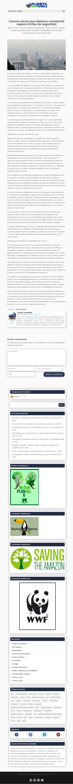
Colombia (18, 700)
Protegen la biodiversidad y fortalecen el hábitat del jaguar (34, 418)
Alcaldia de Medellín (21, 694)
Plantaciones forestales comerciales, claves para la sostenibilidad (36, 439)
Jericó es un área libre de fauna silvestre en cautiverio (32, 451)
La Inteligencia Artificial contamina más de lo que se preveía (34, 454)
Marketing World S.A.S (34, 314)
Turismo (13, 721)
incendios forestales (46, 707)
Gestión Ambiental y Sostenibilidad (38, 30)
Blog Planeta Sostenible (21, 654)
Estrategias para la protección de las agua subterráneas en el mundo (38, 433)
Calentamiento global (38, 697)
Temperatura (56, 717)
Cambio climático (55, 697)
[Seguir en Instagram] (38, 780)
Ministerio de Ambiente (17, 714)
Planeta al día (35, 33)
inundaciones (57, 707)
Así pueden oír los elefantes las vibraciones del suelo (31, 424)
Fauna (37, 707)
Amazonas (49, 694)
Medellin (19, 710)
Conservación (26, 700)
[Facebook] (11, 323)
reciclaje (19, 717)
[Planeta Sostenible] (12, 318)
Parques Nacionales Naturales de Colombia (50, 714)
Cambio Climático (51, 28)
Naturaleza (28, 714)
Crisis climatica (53, 700)
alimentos (41, 694)
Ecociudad (23, 704)
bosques (22, 697)
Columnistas (16, 660)
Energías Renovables (18, 30)
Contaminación (36, 700)
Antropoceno (17, 647)
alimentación (32, 694)
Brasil (28, 697)
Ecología (62, 28)
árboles (24, 721)
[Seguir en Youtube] (42, 780)
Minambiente (47, 710)
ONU (35, 714)
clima (12, 700)
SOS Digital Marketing (36, 774)
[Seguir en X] (34, 780)
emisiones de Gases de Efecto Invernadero (22, 707)
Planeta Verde (46, 33)
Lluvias (13, 710)
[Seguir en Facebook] (30, 780)
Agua (12, 694)
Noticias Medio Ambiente (21, 674)
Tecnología (47, 717)
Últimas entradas (21, 309)
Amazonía (56, 694)
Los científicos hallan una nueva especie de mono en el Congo (35, 427)
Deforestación (15, 704)
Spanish (16, 396)
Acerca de (11, 309)
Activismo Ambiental (26, 28)
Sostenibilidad (38, 717)
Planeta (13, 717)
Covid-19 (44, 700)
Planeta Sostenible (24, 313)
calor (47, 697)
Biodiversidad (39, 28)
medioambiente (38, 710)
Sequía (30, 717)
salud (25, 717)
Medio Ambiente (27, 710)
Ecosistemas (38, 704)
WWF (18, 721)
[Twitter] (13, 323)
